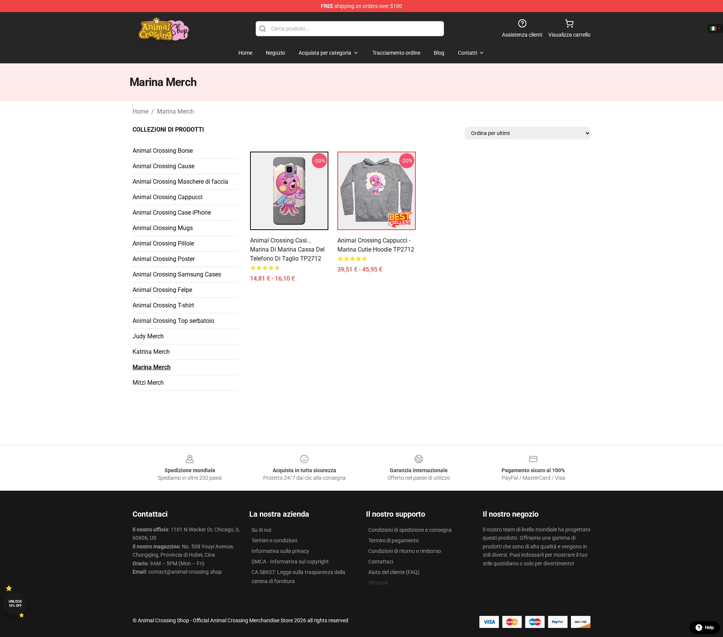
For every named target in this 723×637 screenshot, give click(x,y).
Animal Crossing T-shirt (163, 305)
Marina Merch (175, 111)
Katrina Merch (151, 351)
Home (140, 111)
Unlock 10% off (15, 604)
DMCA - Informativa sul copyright (290, 562)
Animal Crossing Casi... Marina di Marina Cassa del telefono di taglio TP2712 (287, 249)
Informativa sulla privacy (280, 551)
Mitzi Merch (148, 382)
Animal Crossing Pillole (163, 243)
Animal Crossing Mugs (163, 228)
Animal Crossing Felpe (162, 289)
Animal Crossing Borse (163, 150)
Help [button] (709, 627)
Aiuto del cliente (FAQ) (393, 572)
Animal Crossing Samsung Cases (177, 274)
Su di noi (261, 530)
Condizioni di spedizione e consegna (410, 530)
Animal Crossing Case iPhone (172, 212)
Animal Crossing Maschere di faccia (180, 181)
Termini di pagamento (393, 540)
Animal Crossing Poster (164, 258)
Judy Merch (148, 336)
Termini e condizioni (274, 540)
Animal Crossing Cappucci (168, 197)
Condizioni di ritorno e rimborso (404, 551)
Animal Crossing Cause (163, 166)
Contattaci (380, 562)
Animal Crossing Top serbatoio (173, 320)
